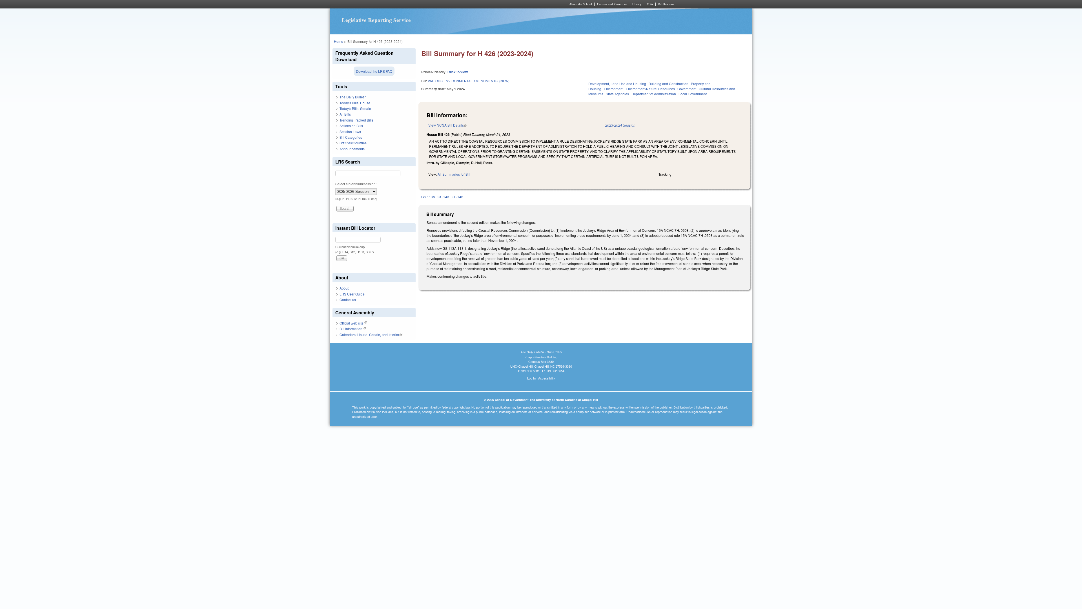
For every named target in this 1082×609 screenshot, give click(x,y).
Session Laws (350, 131)
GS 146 (457, 196)
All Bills (345, 114)
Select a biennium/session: (355, 183)
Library (637, 4)
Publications (666, 4)
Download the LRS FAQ (374, 71)
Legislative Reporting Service (376, 20)
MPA (650, 4)
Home (338, 41)
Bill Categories (351, 137)
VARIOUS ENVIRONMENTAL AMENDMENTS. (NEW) (468, 80)
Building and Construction (668, 83)
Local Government (693, 93)
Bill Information (353, 328)
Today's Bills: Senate (355, 108)
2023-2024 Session (620, 125)
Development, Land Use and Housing (617, 83)
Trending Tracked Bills (356, 120)
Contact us (348, 299)
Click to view (457, 71)
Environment (613, 88)
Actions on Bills (351, 125)
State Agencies (617, 93)
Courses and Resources (612, 4)
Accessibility (546, 378)
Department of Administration (653, 93)
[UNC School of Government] (466, 4)
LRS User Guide (352, 294)
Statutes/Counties (353, 142)
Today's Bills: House (355, 102)
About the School (580, 4)
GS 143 (443, 196)
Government (686, 88)
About (344, 288)
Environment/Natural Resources (650, 88)
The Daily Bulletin (353, 96)
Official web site (353, 323)
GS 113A (428, 196)
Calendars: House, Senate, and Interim (371, 334)
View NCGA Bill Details (447, 125)
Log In (531, 378)
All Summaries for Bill (454, 174)
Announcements (352, 148)
